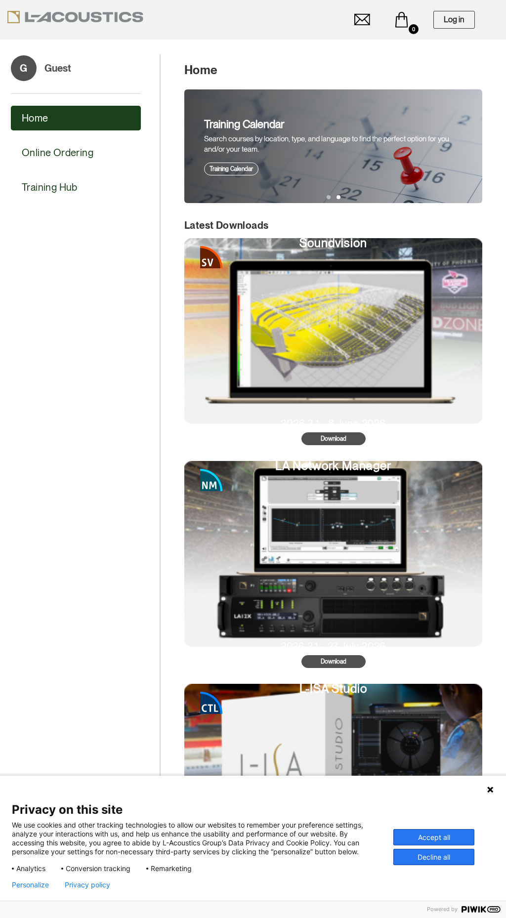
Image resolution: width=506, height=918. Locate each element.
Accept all (434, 837)
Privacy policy (87, 885)
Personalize (30, 885)
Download (333, 438)
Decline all (434, 857)
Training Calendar (231, 169)
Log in (454, 19)
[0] (402, 20)
